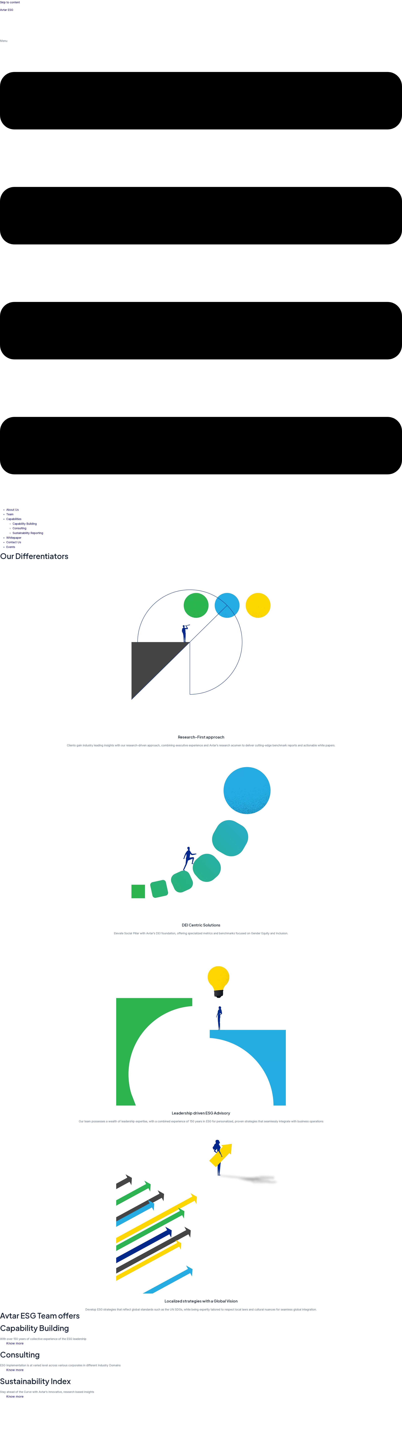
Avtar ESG (6, 9)
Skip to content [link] (10, 2)
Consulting (19, 528)
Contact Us (13, 542)
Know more (15, 1343)
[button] (201, 271)
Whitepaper (13, 537)
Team (10, 514)
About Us (12, 509)
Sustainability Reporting (28, 533)
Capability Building (25, 523)
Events (10, 547)
